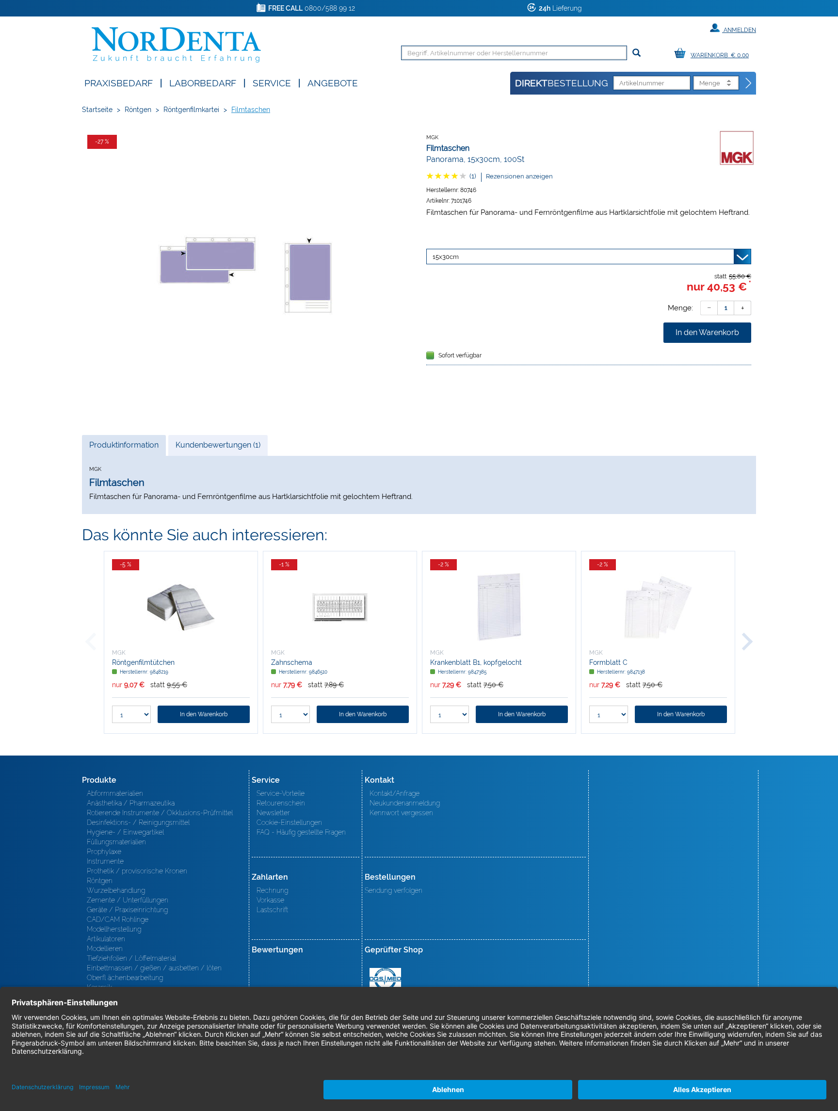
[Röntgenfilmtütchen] (181, 607)
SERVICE (272, 82)
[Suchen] (636, 53)
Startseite (97, 109)
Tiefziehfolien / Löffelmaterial (131, 958)
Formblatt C (608, 662)
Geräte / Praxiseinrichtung (127, 910)
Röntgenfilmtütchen (143, 662)
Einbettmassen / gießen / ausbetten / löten (154, 968)
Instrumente (105, 861)
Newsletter (273, 813)
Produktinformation (124, 448)
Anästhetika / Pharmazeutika (131, 803)
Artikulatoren (106, 939)
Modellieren (105, 948)
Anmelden (739, 30)
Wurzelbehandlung (116, 890)
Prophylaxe (104, 851)
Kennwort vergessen (401, 813)
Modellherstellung (114, 929)
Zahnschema (291, 662)
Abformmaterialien (115, 793)
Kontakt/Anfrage (394, 793)
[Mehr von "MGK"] (736, 148)
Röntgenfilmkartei (191, 109)
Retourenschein (281, 803)
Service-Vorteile (281, 793)
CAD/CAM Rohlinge (117, 919)
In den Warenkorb (707, 332)
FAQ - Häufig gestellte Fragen (301, 832)
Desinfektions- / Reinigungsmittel (138, 822)
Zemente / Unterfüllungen (127, 900)
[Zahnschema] (340, 607)
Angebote (332, 82)
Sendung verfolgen (393, 890)
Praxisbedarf (118, 82)
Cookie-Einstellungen (289, 822)
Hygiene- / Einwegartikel (125, 832)
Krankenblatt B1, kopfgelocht (476, 662)
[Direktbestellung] (748, 83)
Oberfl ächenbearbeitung (125, 978)
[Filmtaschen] (249, 274)
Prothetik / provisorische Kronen (137, 871)
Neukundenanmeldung (405, 803)
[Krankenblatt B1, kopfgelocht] (499, 607)
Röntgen (138, 109)
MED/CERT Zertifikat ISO (385, 979)
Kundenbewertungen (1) (218, 445)
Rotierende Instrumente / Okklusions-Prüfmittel (160, 813)
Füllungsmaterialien (116, 842)
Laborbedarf (202, 82)
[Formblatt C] (658, 607)
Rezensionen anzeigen (519, 176)
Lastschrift (272, 910)
